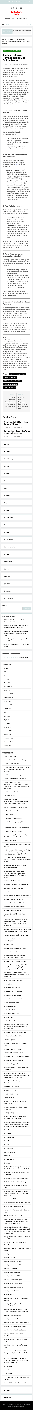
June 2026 (7, 672)
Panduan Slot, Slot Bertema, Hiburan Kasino (16, 1056)
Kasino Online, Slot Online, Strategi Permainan (17, 895)
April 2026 (7, 679)
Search (4, 605)
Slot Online (7, 1163)
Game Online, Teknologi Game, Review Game (17, 827)
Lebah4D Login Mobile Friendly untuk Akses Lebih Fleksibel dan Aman (15, 2)
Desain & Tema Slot (9, 796)
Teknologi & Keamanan (10, 1268)
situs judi (6, 1130)
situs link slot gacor (9, 459)
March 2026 (7, 683)
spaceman (7, 576)
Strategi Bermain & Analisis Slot (13, 1216)
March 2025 (7, 727)
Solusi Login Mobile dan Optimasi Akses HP (17, 1202)
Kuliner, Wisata (8, 984)
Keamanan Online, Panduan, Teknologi (15, 948)
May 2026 (6, 675)
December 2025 (8, 694)
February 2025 (8, 731)
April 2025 (7, 723)
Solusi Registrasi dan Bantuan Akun (14, 1206)
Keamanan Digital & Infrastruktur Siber (15, 910)
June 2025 (7, 716)
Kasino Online (8, 892)
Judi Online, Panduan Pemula (12, 881)
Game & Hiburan (8, 814)
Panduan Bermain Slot (10, 1021)
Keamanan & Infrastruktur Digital (13, 899)
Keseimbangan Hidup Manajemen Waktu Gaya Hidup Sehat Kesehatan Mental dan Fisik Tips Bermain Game (17, 974)
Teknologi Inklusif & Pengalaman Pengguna (16, 1322)
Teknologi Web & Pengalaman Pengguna (15, 1330)
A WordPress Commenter (11, 657)
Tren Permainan (8, 1366)
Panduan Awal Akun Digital (11, 1013)
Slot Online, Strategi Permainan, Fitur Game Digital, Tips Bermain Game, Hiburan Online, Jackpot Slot (16, 1193)
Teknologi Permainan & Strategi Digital (15, 1326)
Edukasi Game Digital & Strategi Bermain (15, 807)
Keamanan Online (9, 944)
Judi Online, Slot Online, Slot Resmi (14, 888)
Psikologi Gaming (9, 1113)
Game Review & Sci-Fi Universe (13, 831)
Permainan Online (9, 1098)
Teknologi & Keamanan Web (12, 1276)
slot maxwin (7, 591)
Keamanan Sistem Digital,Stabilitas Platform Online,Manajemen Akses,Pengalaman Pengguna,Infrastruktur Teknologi (17, 967)
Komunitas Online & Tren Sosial (13, 980)
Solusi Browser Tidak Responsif (13, 1199)
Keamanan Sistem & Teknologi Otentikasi (16, 961)
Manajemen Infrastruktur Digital (13, 991)
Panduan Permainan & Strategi (12, 1049)
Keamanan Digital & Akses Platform (14, 906)
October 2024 (7, 745)
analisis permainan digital (17, 374)
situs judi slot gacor (9, 1137)
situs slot (6, 466)
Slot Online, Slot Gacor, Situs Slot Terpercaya (17, 1182)
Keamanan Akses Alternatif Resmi (14, 903)
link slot (6, 488)
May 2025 (6, 720)
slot (17, 164)
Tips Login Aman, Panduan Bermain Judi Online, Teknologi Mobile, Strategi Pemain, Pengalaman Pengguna (16, 1360)
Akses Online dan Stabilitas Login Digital (15, 760)
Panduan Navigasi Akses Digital (13, 1036)
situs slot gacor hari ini (10, 547)
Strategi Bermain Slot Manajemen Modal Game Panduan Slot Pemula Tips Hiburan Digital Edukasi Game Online (16, 1221)
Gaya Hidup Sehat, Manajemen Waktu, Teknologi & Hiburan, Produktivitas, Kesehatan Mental (17, 860)
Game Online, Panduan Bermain (13, 818)
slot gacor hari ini (9, 503)
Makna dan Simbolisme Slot (12, 987)
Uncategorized (8, 1373)
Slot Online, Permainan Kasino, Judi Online (16, 1178)
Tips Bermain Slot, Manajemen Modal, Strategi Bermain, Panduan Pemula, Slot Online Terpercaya (15, 1353)
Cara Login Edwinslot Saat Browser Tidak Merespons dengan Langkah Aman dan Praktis (16, 633)
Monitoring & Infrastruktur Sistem (13, 995)
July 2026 (6, 668)
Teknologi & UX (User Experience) (13, 1287)
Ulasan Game (7, 1370)
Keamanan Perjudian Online (12, 952)
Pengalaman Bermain (11, 384)
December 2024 (8, 738)
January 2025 (7, 734)
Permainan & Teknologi (10, 1090)
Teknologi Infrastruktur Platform (13, 1319)
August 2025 (7, 709)
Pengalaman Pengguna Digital (12, 1064)
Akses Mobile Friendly (10, 756)
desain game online (10, 377)
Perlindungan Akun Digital (11, 1086)
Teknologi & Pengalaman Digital (13, 1283)
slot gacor (7, 473)
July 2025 (6, 712)
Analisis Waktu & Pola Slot (11, 792)
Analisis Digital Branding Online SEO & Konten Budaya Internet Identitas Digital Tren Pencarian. (17, 769)
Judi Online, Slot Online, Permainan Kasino (16, 884)
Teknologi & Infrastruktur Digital (13, 1261)
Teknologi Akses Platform (11, 1291)
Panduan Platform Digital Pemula (13, 1053)
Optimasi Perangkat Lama (11, 1002)
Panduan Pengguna (9, 1040)
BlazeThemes (20, 1406)
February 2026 (8, 686)
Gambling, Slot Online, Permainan (13, 811)
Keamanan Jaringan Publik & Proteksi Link (16, 935)
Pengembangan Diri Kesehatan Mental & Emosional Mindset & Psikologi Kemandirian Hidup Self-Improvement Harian (17, 1075)
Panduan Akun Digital (10, 1010)
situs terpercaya (8, 540)
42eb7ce (7, 64)
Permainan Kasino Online (11, 1094)
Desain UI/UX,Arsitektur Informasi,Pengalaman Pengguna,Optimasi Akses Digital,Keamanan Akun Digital (16, 801)
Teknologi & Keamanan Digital (12, 1272)
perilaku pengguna (10, 387)
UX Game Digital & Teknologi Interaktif (15, 1383)
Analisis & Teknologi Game (11, 51)
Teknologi (6, 1254)
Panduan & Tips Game (10, 1006)
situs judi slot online (10, 1141)
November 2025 (8, 697)
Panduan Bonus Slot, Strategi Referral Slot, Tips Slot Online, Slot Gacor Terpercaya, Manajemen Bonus (16, 1027)
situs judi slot (8, 1133)
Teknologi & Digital (9, 1257)
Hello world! (24, 657)
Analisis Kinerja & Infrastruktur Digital (15, 778)
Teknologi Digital (9, 1294)
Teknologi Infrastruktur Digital (12, 1315)
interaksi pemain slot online (12, 381)
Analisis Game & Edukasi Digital (13, 775)
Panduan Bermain (9, 1017)
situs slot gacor (8, 517)
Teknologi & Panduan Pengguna (13, 1280)
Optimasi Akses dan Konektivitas (13, 999)
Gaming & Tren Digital (10, 840)
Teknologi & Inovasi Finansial (12, 1265)
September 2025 (8, 705)
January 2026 (7, 690)
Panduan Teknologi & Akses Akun (13, 1060)
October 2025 (7, 701)
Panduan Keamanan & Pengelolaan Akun (15, 1032)
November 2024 (8, 742)
